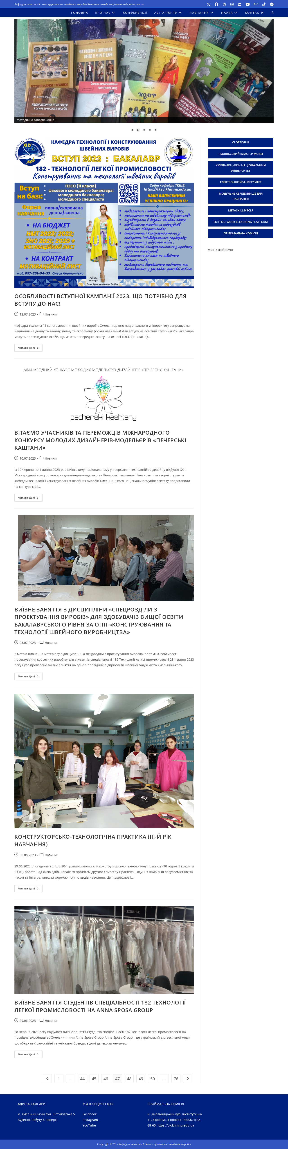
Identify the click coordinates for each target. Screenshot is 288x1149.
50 (152, 1078)
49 (141, 1078)
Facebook (90, 1114)
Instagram (90, 1120)
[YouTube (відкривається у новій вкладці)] (247, 4)
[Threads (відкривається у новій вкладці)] (224, 4)
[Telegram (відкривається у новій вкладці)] (271, 4)
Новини (51, 314)
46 (106, 1078)
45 (94, 1078)
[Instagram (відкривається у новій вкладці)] (232, 4)
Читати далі (30, 349)
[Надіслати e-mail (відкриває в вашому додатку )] (256, 4)
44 (82, 1078)
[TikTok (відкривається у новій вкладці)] (264, 4)
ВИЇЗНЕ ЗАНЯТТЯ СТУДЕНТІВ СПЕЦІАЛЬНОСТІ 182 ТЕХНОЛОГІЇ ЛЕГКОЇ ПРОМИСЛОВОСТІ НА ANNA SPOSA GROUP (100, 1006)
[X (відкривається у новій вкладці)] (208, 4)
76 (176, 1078)
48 (129, 1078)
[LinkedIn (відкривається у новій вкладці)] (239, 4)
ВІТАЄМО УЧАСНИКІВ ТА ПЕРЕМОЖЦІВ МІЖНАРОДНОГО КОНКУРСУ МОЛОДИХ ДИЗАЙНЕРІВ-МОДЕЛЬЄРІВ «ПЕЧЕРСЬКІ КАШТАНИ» (100, 440)
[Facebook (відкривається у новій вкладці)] (216, 4)
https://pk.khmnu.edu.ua (175, 1125)
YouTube (89, 1125)
